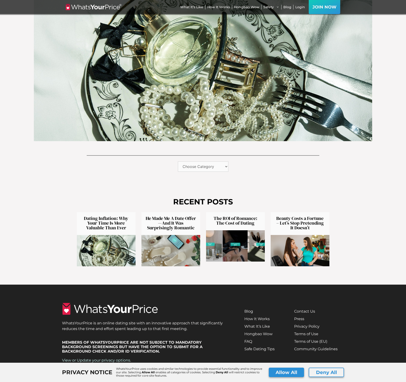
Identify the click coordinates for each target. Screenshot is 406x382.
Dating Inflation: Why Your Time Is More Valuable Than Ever (106, 223)
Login (300, 7)
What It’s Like (191, 7)
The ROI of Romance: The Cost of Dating (235, 220)
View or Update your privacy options (96, 360)
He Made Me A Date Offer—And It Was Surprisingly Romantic (171, 223)
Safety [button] (268, 7)
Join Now (324, 7)
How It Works (218, 7)
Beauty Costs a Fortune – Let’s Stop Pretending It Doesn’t (300, 223)
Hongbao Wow (246, 7)
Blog (287, 7)
